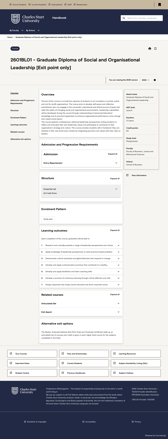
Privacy (138, 422)
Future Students (19, 5)
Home (9, 37)
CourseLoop (161, 435)
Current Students (39, 5)
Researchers (82, 5)
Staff (69, 5)
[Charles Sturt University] (27, 19)
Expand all (112, 154)
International (57, 5)
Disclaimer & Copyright (36, 422)
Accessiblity (90, 422)
